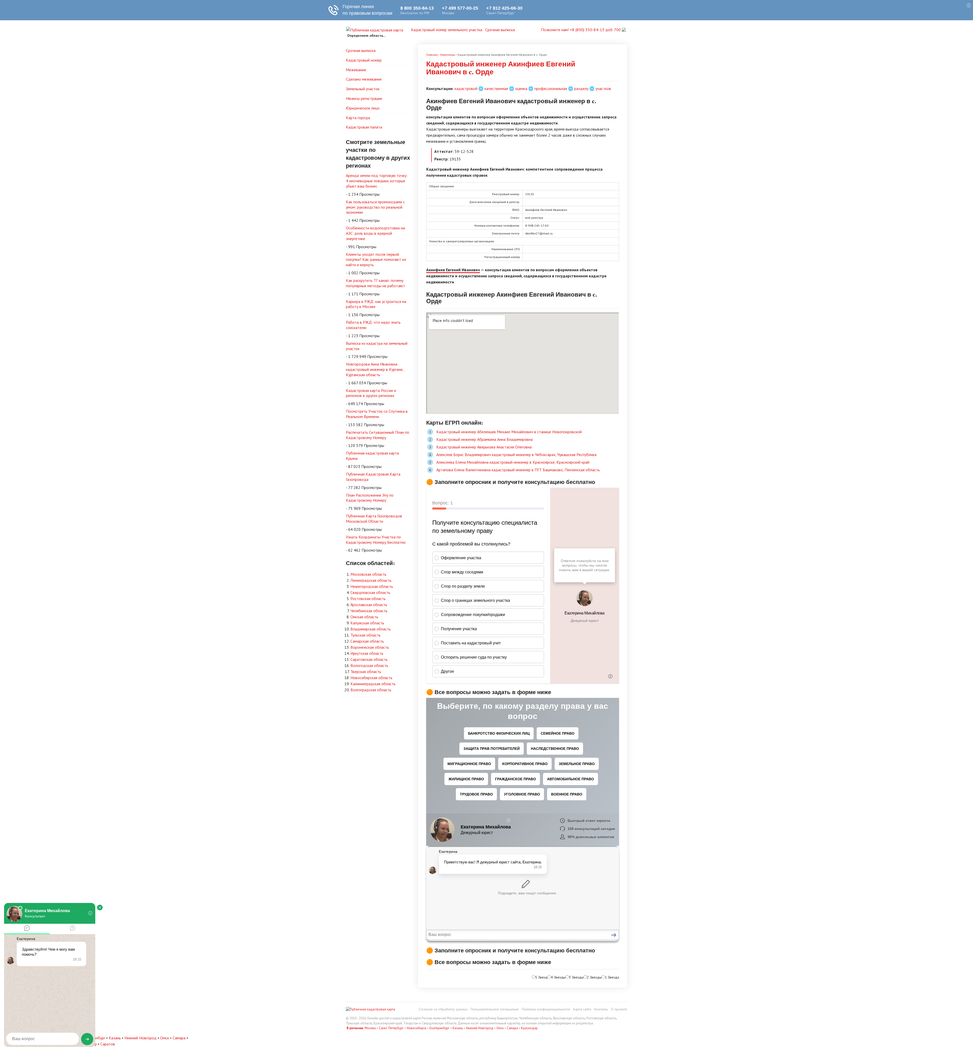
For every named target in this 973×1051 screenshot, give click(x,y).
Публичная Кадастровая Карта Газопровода (373, 477)
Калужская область (367, 622)
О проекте (619, 1009)
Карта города (358, 117)
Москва (370, 1028)
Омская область (364, 616)
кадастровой (466, 88)
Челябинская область (368, 610)
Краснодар (529, 1028)
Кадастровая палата (364, 127)
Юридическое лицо (363, 108)
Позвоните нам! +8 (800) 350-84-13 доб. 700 (581, 29)
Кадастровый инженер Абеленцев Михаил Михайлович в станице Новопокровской (509, 431)
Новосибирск (416, 1028)
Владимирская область (370, 628)
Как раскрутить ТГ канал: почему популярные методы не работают (375, 283)
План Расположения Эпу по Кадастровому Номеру (370, 498)
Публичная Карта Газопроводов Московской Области (374, 518)
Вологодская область (369, 665)
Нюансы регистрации (364, 98)
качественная (496, 88)
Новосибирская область (371, 677)
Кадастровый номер (364, 60)
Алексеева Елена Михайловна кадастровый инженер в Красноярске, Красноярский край (512, 462)
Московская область (368, 574)
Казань (458, 1028)
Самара (512, 1028)
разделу (581, 88)
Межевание (356, 69)
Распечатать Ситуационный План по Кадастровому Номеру (377, 435)
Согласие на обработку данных (443, 1009)
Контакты (601, 1009)
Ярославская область (368, 604)
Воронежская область (369, 647)
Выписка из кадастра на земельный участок (376, 346)
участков (603, 88)
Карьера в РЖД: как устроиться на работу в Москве (376, 304)
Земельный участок (363, 88)
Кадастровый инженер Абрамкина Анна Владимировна (484, 439)
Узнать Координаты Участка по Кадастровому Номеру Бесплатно (376, 539)
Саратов (107, 1043)
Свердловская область (370, 592)
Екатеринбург (439, 1028)
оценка (521, 88)
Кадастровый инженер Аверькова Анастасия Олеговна (484, 446)
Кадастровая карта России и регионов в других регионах (371, 393)
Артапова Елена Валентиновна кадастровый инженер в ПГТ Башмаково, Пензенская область (518, 469)
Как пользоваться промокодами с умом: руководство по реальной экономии (375, 207)
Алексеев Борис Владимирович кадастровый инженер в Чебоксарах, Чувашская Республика (516, 454)
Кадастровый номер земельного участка (446, 29)
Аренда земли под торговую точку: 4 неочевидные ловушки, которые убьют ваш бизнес (376, 181)
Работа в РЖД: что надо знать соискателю (373, 325)
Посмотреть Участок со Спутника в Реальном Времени (377, 414)
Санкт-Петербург (391, 1028)
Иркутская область (366, 653)
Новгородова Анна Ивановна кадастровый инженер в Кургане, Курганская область (375, 369)
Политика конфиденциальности (546, 1009)
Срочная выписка (500, 29)
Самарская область (367, 641)
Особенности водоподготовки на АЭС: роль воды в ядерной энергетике (375, 233)
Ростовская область (368, 598)
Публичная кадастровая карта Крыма (372, 455)
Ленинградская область (370, 580)
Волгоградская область (370, 689)
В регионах (355, 1028)
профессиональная (550, 88)
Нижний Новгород (479, 1028)
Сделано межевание (364, 79)
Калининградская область (373, 683)
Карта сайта (582, 1009)
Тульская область (365, 635)
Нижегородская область (371, 586)
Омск (500, 1028)
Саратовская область (369, 659)
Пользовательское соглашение (495, 1009)
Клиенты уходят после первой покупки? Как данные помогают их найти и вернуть (376, 259)
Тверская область (365, 671)
